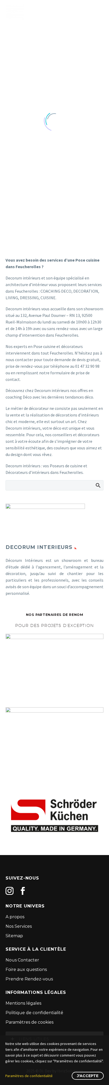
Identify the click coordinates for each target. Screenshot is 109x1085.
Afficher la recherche (97, 485)
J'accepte (87, 1075)
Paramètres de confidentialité (29, 1075)
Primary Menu (98, 12)
